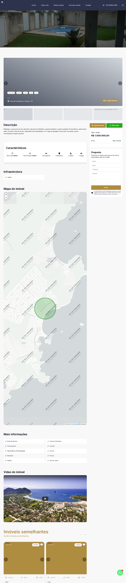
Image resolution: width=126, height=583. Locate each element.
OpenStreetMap (76, 424)
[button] (6, 83)
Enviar (106, 187)
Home (34, 5)
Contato (88, 5)
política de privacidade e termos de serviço (106, 194)
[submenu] (123, 5)
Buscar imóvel (59, 5)
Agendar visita (99, 125)
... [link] (68, 32)
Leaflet (68, 424)
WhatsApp (115, 125)
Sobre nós (45, 5)
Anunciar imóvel (74, 5)
